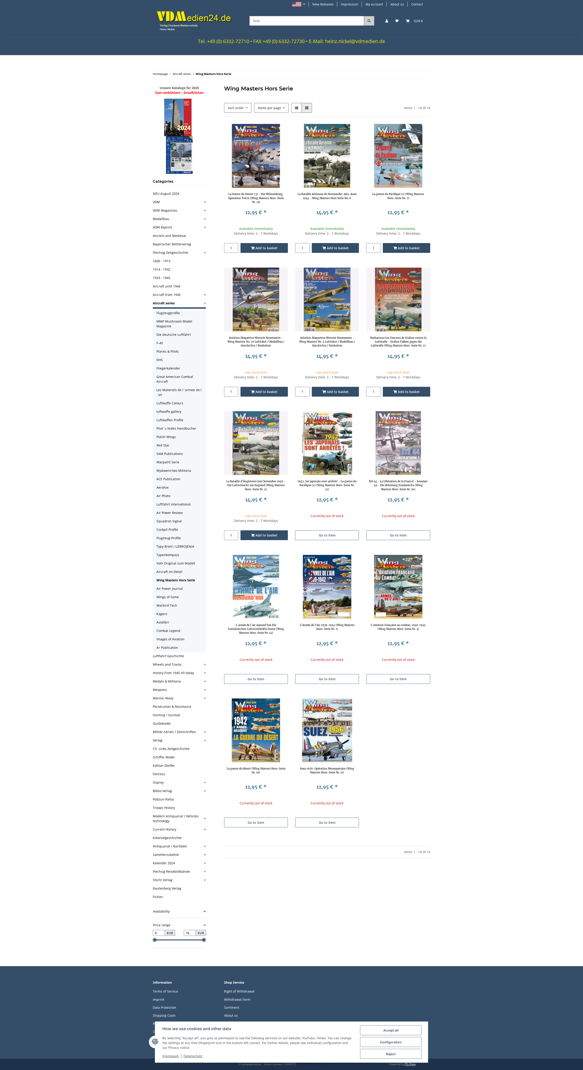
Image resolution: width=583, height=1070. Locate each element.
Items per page (269, 108)
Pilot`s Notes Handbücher (176, 428)
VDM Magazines (165, 210)
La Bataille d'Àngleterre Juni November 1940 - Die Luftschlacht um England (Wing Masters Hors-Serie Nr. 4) (255, 485)
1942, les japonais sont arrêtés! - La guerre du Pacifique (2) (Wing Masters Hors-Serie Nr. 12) (327, 485)
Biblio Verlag (162, 791)
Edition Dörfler (164, 765)
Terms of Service (165, 991)
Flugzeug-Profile (168, 538)
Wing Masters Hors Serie (175, 580)
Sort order (236, 108)
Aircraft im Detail (169, 572)
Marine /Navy (163, 698)
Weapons (160, 690)
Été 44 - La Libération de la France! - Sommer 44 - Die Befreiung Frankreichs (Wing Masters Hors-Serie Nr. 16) (398, 485)
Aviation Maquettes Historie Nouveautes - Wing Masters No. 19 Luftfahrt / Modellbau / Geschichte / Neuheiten (256, 341)
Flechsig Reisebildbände (171, 871)
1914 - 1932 (161, 269)
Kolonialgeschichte (167, 838)
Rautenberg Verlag (167, 888)
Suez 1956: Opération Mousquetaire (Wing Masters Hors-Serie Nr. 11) (327, 770)
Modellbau (161, 219)
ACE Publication (168, 479)
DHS (159, 360)
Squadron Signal (169, 521)
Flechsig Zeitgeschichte (170, 252)
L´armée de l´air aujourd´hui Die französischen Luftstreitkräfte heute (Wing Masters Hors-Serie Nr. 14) (256, 629)
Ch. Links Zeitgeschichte (171, 749)
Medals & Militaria (167, 681)
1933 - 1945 (161, 278)
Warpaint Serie (167, 462)
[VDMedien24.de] (195, 20)
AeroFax (162, 487)
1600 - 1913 (161, 261)
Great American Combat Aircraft (174, 379)
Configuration (391, 1042)
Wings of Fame (167, 597)
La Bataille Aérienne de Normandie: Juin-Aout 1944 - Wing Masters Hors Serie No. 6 (327, 196)
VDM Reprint (162, 227)
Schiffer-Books (164, 757)
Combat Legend (168, 631)
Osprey (158, 782)
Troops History (164, 808)
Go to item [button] (327, 535)
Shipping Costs (164, 1015)
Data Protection (164, 1007)
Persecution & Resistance (172, 706)
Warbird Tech (166, 605)
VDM (156, 202)
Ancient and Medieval (169, 236)
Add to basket (266, 248)
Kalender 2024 (164, 863)
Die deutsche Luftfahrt (173, 334)
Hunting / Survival (166, 715)
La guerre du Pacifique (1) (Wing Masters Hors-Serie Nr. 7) (398, 196)
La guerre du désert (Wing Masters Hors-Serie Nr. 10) (256, 770)
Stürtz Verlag (162, 880)
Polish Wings (166, 437)
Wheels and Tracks (167, 664)
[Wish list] (397, 21)
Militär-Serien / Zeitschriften (174, 732)
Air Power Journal (169, 588)
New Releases (323, 4)
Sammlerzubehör (166, 854)
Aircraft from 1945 (167, 295)
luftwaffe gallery (168, 411)
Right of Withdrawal (239, 991)
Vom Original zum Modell (175, 563)
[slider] (154, 940)
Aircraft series (164, 303)
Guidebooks (162, 723)
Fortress (159, 774)
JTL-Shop (410, 1064)
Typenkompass (167, 555)
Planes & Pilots (167, 351)
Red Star (162, 445)
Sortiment (231, 1007)
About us (397, 4)
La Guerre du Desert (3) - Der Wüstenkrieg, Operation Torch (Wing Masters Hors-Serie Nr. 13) (256, 197)
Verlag (157, 740)
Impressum (349, 4)
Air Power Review (169, 513)
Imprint (158, 999)
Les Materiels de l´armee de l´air (179, 392)
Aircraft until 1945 (166, 286)
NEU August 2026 (166, 193)
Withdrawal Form (237, 999)
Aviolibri (162, 622)
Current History (164, 829)
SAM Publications (169, 454)
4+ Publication (167, 647)
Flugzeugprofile (168, 313)
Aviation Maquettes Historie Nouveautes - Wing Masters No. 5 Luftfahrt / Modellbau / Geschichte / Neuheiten (327, 341)
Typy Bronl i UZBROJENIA (175, 546)
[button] (299, 4)
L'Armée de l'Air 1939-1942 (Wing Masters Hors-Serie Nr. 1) (327, 627)
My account (374, 4)
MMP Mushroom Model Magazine (174, 323)
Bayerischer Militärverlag (172, 244)
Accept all (391, 1030)
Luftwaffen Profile (169, 420)
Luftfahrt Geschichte (168, 656)
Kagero (161, 614)
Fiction (158, 897)
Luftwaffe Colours (169, 403)
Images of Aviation (170, 639)
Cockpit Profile (167, 529)
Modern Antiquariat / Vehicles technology (176, 818)
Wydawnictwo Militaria (173, 470)
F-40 (159, 343)
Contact (417, 4)
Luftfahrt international (173, 504)
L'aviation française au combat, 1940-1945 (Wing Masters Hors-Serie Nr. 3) (398, 627)
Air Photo (163, 496)
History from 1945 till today (173, 673)
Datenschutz (193, 1056)
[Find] (369, 21)
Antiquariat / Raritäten (170, 846)
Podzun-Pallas (163, 799)
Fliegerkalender (168, 368)
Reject (391, 1054)
